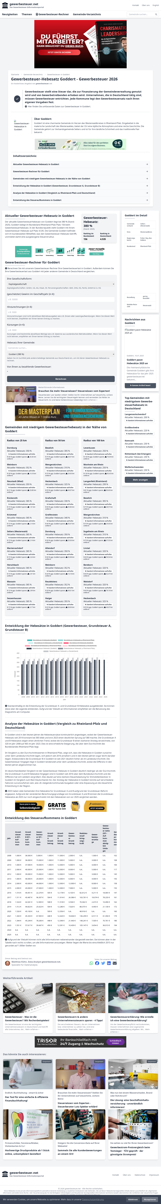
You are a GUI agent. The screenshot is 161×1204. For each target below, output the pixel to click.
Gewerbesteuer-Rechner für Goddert (31, 171)
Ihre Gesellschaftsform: (19, 278)
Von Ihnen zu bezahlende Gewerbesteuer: (29, 366)
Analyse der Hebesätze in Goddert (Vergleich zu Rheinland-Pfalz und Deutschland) (54, 193)
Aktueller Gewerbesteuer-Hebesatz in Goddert (36, 164)
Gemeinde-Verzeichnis (87, 14)
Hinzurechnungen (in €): (19, 306)
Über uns (146, 5)
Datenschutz (140, 1175)
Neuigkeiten (10, 14)
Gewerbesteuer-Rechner (53, 14)
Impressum (154, 1175)
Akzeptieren (150, 1199)
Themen (27, 14)
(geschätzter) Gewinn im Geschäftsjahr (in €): (31, 294)
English (156, 5)
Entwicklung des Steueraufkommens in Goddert (37, 200)
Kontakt (135, 5)
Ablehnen (133, 1199)
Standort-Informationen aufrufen (22, 454)
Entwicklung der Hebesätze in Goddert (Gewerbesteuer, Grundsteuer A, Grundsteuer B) (56, 185)
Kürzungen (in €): (16, 324)
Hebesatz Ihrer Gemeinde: (21, 342)
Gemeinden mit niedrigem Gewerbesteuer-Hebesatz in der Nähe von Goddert (51, 178)
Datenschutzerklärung (93, 1199)
